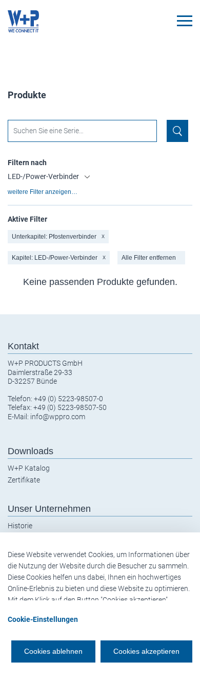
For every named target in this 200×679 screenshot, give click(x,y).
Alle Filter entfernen (149, 257)
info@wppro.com (57, 417)
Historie (20, 526)
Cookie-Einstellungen (43, 619)
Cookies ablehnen (53, 651)
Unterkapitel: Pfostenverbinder (58, 236)
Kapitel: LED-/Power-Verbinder (59, 257)
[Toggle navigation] (184, 21)
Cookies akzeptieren (146, 651)
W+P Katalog (29, 468)
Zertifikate (24, 480)
